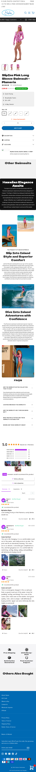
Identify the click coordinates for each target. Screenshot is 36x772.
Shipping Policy (6, 724)
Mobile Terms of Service (8, 727)
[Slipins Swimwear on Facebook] (6, 754)
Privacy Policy (5, 718)
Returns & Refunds (7, 734)
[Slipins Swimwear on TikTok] (16, 754)
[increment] (31, 123)
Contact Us (5, 704)
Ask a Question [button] (18, 483)
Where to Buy (5, 701)
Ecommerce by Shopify (20, 770)
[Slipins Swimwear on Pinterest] (13, 754)
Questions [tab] (16, 489)
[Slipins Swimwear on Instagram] (3, 754)
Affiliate (4, 710)
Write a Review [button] (18, 479)
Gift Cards (4, 698)
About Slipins (5, 695)
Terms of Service (6, 721)
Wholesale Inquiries (7, 707)
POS (10, 770)
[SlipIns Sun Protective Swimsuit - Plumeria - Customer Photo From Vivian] (21, 463)
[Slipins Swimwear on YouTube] (9, 754)
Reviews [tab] (4, 489)
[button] (30, 519)
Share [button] (5, 519)
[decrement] (4, 123)
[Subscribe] (28, 748)
